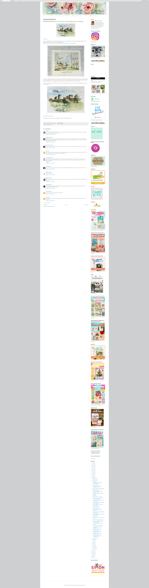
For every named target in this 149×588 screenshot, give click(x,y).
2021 (93, 469)
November (94, 480)
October (94, 481)
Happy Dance (48, 137)
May (93, 543)
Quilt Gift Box (95, 495)
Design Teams (58, 15)
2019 (93, 472)
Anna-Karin (48, 184)
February (94, 547)
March (94, 546)
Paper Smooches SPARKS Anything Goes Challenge (98, 503)
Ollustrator (76, 585)
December (94, 478)
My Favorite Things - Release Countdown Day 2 (97, 529)
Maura (47, 197)
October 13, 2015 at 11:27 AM (50, 154)
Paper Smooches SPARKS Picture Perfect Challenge (98, 521)
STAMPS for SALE (92, 15)
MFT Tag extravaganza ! (96, 508)
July (93, 540)
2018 (93, 473)
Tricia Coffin (48, 191)
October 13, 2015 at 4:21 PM (50, 163)
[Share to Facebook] (61, 123)
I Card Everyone (48, 157)
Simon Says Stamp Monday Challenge (67, 41)
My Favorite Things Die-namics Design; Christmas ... (97, 491)
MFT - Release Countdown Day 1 (98, 525)
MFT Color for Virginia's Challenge (98, 519)
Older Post (86, 204)
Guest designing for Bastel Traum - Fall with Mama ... (98, 505)
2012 (93, 553)
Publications (74, 15)
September (94, 538)
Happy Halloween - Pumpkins (97, 496)
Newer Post (45, 204)
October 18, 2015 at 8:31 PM (50, 188)
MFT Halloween (95, 516)
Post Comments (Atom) (51, 206)
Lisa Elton (47, 166)
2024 (93, 465)
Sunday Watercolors (49, 124)
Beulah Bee (48, 172)
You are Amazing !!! (96, 484)
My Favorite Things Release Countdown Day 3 (97, 531)
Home (44, 15)
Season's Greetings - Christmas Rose (98, 488)
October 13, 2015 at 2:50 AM (50, 142)
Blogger (83, 585)
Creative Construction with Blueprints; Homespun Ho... (98, 512)
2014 (93, 550)
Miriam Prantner (48, 145)
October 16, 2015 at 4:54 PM (50, 174)
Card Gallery (50, 15)
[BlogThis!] (59, 123)
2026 (93, 462)
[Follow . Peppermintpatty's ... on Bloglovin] (95, 453)
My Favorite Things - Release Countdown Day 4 (97, 483)
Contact (80, 15)
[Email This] (58, 123)
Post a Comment (47, 202)
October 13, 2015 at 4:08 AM (50, 147)
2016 (93, 476)
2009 (93, 557)
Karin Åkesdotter (99, 20)
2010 (93, 556)
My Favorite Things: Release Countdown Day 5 (97, 486)
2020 (93, 470)
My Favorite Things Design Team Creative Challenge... (98, 498)
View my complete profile (95, 28)
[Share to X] (60, 123)
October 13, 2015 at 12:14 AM (50, 134)
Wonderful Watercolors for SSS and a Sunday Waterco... (98, 514)
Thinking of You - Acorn (96, 489)
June (93, 542)
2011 (93, 554)
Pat (46, 130)
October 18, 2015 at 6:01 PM (50, 181)
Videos (85, 15)
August (94, 539)
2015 (93, 477)
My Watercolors (66, 15)
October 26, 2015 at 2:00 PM (50, 200)
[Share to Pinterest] (62, 123)
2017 (93, 474)
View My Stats (93, 458)
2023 (93, 466)
